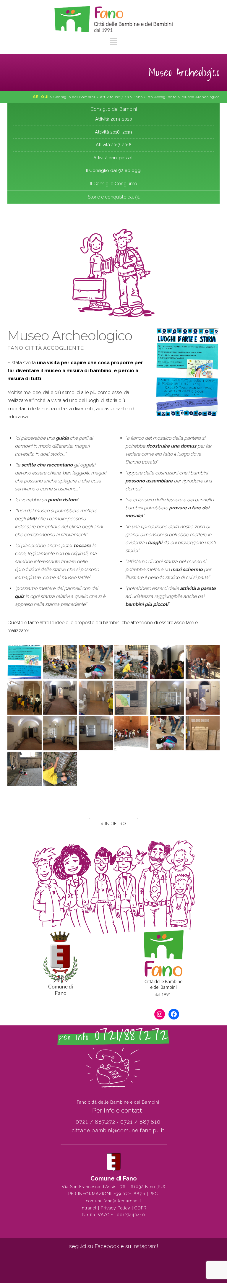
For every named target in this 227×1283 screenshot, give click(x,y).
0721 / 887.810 (140, 1122)
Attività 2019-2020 (113, 119)
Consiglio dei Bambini (113, 109)
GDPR (140, 1208)
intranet (89, 1208)
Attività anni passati (113, 157)
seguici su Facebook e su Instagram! (113, 1246)
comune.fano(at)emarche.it (113, 1201)
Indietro (114, 823)
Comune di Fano (113, 1178)
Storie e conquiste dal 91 (114, 197)
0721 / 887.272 (95, 1122)
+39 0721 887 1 (129, 1193)
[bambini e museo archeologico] (24, 662)
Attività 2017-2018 (114, 144)
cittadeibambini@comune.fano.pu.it (118, 1130)
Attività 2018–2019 (113, 132)
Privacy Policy (115, 1208)
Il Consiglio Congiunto (113, 183)
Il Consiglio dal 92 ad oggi (113, 170)
